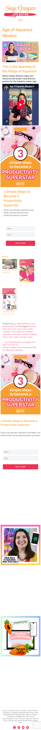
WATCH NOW (20, 243)
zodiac (30, 337)
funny (13, 332)
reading (25, 334)
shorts (5, 337)
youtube (22, 337)
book (4, 329)
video (15, 337)
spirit (10, 337)
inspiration (6, 334)
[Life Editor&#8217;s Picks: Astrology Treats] (9, 299)
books (30, 329)
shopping (33, 334)
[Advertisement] (20, 499)
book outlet (22, 329)
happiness (20, 332)
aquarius (32, 326)
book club (12, 329)
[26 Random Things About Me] (9, 264)
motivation (16, 334)
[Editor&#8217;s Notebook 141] (26, 270)
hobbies (29, 332)
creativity (6, 332)
